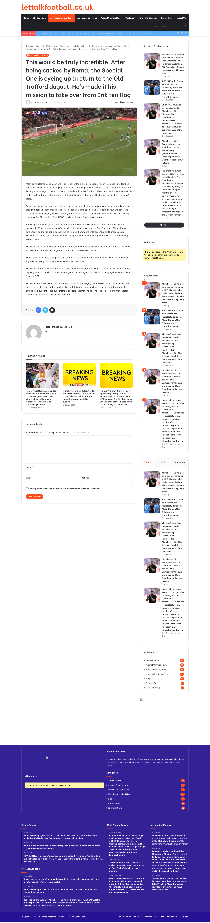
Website (85, 478)
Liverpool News (153, 688)
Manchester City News (87, 18)
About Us (181, 18)
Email (29, 478)
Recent (162, 462)
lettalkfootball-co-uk (58, 326)
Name (29, 467)
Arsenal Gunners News (111, 18)
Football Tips (151, 683)
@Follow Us (31, 776)
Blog (148, 678)
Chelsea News (39, 18)
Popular (147, 462)
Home (26, 18)
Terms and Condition (148, 18)
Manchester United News (61, 18)
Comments (179, 462)
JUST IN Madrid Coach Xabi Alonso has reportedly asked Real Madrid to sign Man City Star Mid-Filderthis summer (172, 88)
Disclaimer (130, 18)
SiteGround (80, 917)
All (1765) (164, 225)
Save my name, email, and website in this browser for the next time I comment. (64, 488)
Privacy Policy (167, 18)
